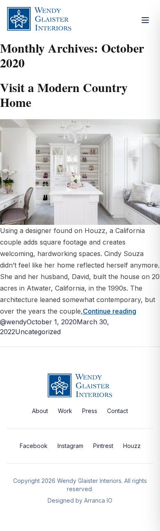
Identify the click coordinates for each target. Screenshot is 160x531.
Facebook (34, 445)
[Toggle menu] (145, 20)
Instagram (70, 445)
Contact (117, 410)
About (40, 410)
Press (89, 410)
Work (65, 410)
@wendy (13, 322)
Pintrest (103, 445)
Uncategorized (38, 332)
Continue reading (109, 311)
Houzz (132, 445)
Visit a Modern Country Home (64, 94)
